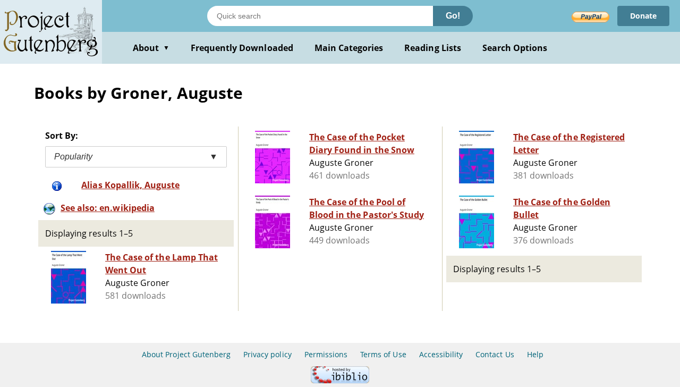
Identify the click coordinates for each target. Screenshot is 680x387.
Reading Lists (432, 48)
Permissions (325, 354)
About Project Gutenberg (186, 354)
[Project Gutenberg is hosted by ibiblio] (340, 380)
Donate (643, 16)
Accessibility (441, 354)
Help (535, 354)
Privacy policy (267, 354)
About (151, 48)
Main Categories (349, 48)
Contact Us (494, 354)
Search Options (515, 48)
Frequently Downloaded (242, 48)
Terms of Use (383, 354)
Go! (453, 15)
